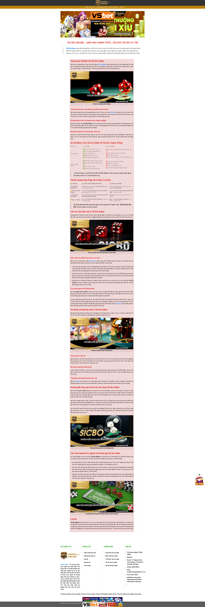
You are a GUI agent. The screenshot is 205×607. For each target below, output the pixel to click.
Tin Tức (122, 7)
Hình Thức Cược (90, 7)
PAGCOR (112, 112)
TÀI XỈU (82, 7)
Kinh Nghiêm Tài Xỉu (102, 7)
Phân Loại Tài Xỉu (114, 7)
